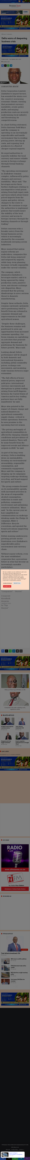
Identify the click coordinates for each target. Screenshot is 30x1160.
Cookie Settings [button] (7, 583)
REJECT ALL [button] (17, 583)
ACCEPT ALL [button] (7, 586)
